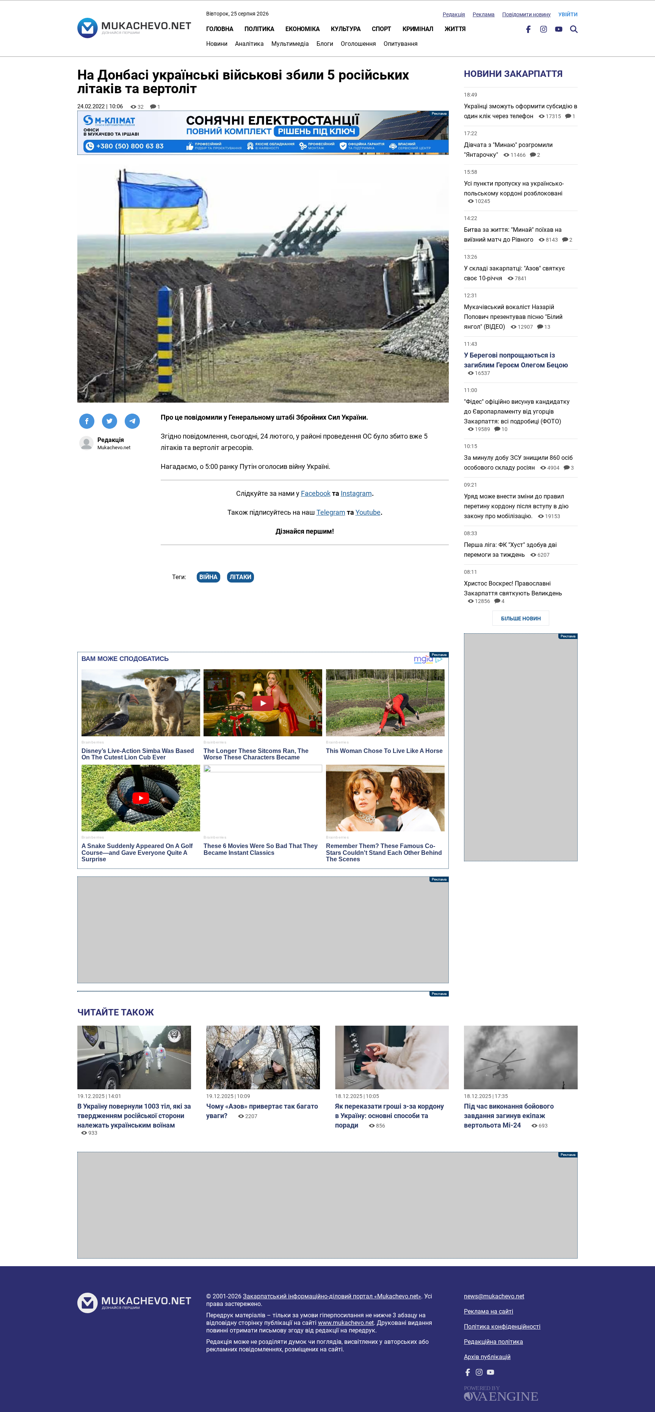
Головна (219, 29)
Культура (345, 29)
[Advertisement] (263, 930)
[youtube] (559, 30)
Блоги (325, 43)
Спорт (381, 29)
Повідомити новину (526, 14)
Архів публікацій (487, 1356)
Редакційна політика (493, 1341)
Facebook (316, 493)
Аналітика (249, 43)
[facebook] (528, 30)
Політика (259, 29)
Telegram (331, 512)
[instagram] (543, 30)
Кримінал (418, 29)
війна (208, 577)
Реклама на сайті (488, 1311)
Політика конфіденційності (502, 1326)
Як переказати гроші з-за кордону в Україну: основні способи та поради (389, 1115)
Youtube (368, 512)
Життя (455, 29)
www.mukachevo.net (346, 1322)
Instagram (356, 493)
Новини (216, 43)
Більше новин (521, 618)
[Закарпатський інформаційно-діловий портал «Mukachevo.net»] (134, 29)
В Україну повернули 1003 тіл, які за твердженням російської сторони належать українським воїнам (134, 1115)
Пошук (574, 29)
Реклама (484, 14)
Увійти (568, 14)
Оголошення (358, 43)
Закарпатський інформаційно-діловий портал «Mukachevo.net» (332, 1296)
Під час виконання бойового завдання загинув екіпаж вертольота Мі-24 (509, 1115)
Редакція (454, 14)
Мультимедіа (290, 43)
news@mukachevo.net (494, 1296)
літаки (240, 577)
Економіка (302, 29)
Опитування (401, 43)
